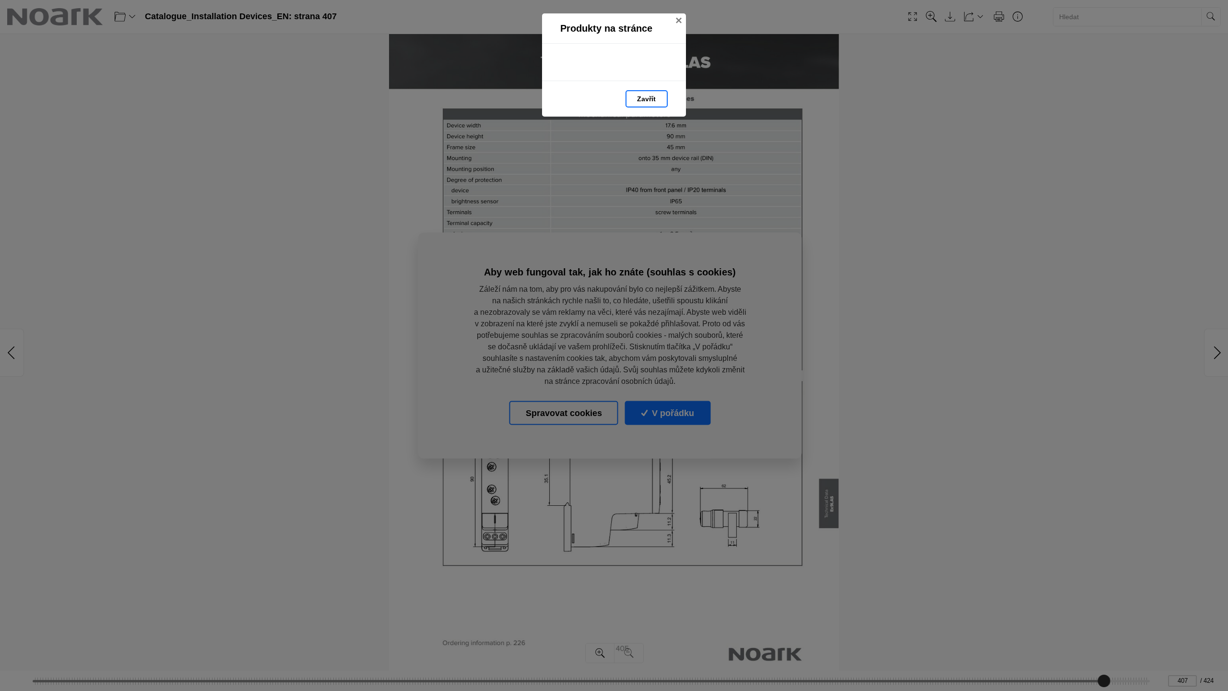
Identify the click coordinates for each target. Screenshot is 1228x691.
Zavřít (646, 99)
